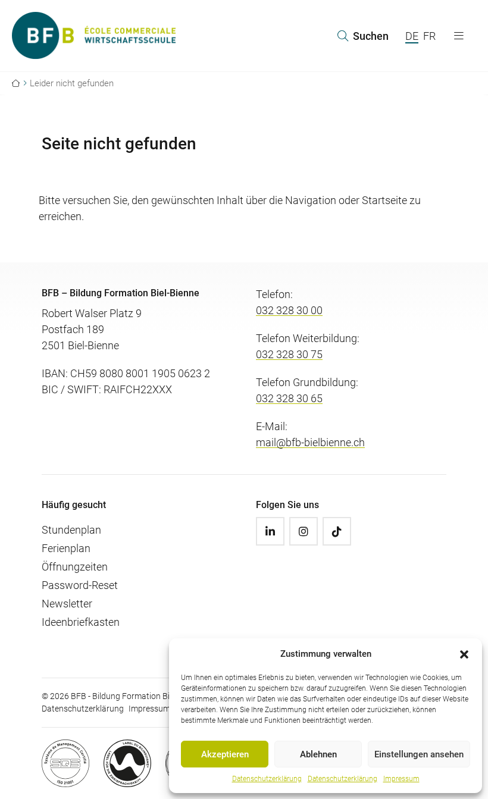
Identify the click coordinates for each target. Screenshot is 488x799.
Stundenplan (71, 530)
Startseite (384, 200)
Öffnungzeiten (75, 566)
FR (429, 36)
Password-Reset (80, 585)
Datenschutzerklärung (267, 779)
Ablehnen (318, 754)
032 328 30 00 (289, 310)
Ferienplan (66, 548)
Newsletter (67, 603)
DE (411, 36)
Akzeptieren (225, 754)
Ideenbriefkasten (81, 622)
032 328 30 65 (289, 398)
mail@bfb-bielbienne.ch (310, 442)
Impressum (401, 779)
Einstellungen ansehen (419, 754)
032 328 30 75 (289, 354)
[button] (464, 654)
